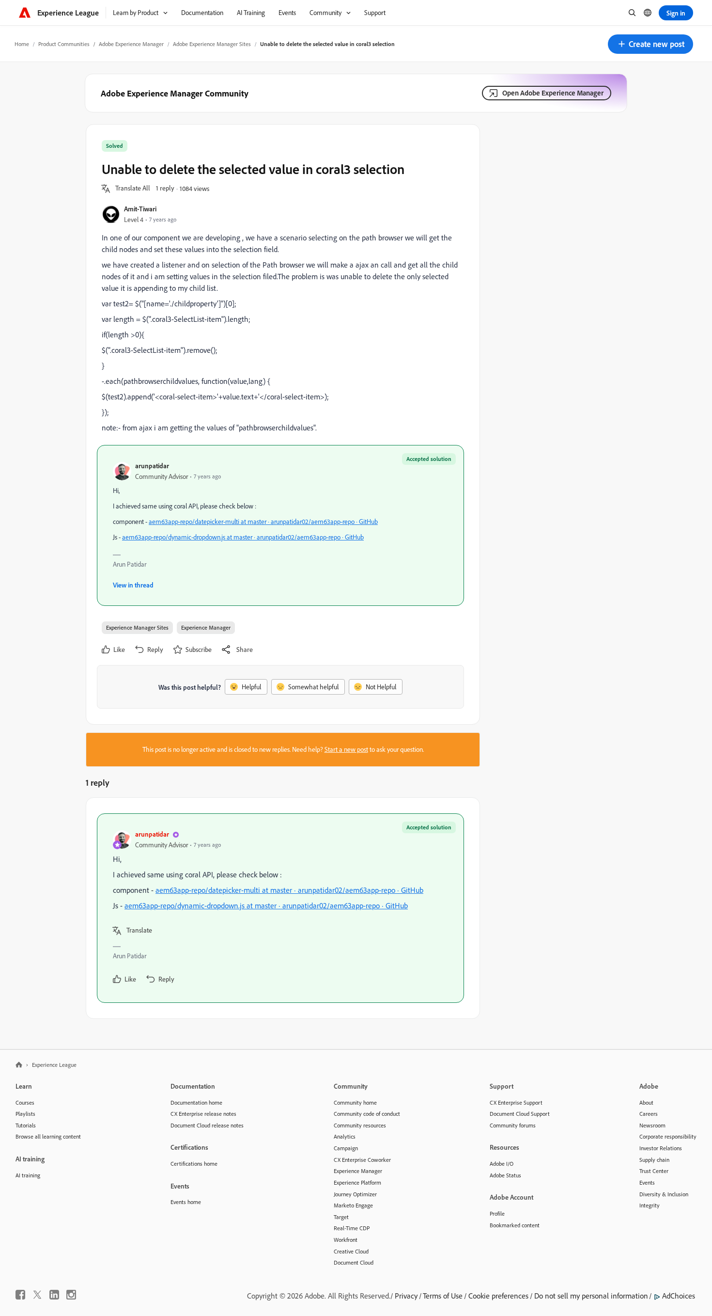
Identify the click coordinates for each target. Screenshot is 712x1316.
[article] (280, 908)
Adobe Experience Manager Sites (212, 44)
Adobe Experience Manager (131, 44)
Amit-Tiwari (140, 209)
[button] (650, 44)
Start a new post (346, 749)
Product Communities (64, 44)
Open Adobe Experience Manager (553, 92)
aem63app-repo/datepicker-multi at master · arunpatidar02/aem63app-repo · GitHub (263, 521)
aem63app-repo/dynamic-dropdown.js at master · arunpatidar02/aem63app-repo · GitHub (243, 537)
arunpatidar (152, 465)
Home (22, 44)
